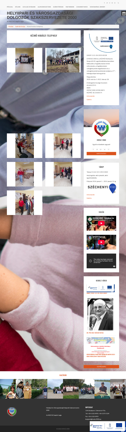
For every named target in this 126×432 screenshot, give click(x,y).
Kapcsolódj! (101, 153)
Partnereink (70, 6)
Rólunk (17, 6)
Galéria (89, 99)
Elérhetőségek (58, 6)
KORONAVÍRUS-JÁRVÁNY (97, 6)
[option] (8, 389)
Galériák (63, 375)
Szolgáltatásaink (29, 6)
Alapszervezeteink (44, 6)
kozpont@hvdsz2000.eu (93, 419)
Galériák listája (20, 26)
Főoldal (10, 6)
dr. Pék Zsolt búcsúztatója (95, 333)
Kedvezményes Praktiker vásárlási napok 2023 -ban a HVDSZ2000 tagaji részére (101, 355)
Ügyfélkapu (101, 366)
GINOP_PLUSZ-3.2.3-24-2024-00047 (97, 293)
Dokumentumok (82, 6)
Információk (90, 96)
